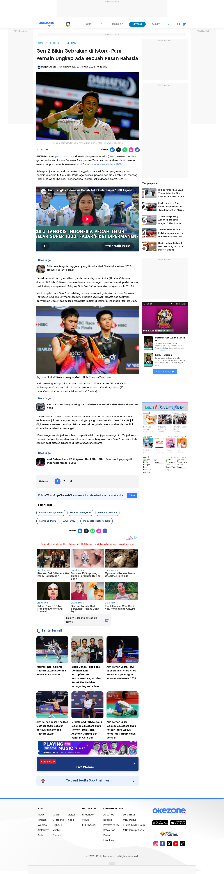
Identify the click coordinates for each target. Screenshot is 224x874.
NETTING (71, 43)
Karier (106, 835)
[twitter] (169, 843)
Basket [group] (156, 24)
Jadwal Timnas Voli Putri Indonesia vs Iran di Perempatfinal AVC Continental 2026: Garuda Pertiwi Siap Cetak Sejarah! (171, 233)
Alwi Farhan (69, 521)
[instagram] (155, 843)
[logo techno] (46, 24)
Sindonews (88, 815)
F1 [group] (101, 24)
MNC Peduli (129, 820)
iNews (85, 820)
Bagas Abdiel (49, 67)
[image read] (40, 269)
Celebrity (43, 830)
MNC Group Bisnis (133, 830)
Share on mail (131, 150)
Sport (55, 815)
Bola (40, 835)
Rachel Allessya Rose (51, 513)
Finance (42, 820)
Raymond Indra (47, 521)
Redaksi (107, 820)
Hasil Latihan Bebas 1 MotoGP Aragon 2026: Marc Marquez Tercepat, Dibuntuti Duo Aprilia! (170, 247)
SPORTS (55, 43)
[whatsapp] (124, 150)
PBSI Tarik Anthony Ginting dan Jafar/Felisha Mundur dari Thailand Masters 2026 (93, 406)
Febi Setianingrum (80, 513)
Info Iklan (108, 840)
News (41, 815)
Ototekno (58, 820)
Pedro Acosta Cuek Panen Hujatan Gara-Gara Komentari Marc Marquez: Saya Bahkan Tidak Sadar (170, 207)
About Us (108, 815)
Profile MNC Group (134, 825)
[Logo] (68, 24)
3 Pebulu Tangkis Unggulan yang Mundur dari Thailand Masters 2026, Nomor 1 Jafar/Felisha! (89, 268)
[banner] (87, 753)
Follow (132, 495)
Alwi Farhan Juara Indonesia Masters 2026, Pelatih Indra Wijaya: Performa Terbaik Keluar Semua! (122, 730)
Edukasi (56, 835)
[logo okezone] (169, 811)
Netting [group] (137, 24)
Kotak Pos (109, 830)
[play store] (160, 823)
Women (42, 825)
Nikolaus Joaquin (107, 513)
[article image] (149, 193)
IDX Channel (89, 825)
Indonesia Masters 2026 (96, 521)
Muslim (56, 830)
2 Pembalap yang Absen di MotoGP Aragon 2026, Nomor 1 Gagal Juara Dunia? (170, 220)
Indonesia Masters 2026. (107, 164)
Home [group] (88, 24)
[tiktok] (182, 843)
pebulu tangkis (63, 156)
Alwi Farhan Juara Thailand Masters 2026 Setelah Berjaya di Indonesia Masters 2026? (52, 728)
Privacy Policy (111, 825)
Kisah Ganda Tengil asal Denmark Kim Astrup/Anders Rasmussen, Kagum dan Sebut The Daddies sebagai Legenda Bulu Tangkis (86, 677)
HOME (39, 43)
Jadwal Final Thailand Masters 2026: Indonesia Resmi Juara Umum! (51, 671)
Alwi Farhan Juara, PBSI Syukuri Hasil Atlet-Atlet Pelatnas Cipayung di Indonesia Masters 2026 (89, 461)
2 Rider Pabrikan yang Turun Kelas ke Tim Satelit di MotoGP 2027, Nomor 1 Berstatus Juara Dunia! (172, 194)
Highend (57, 825)
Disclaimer (129, 815)
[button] (168, 24)
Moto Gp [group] (117, 24)
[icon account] (38, 66)
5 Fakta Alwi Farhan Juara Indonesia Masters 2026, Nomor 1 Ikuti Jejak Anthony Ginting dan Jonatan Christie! (86, 730)
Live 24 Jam (85, 767)
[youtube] (175, 843)
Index (71, 820)
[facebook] (162, 843)
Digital (71, 815)
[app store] (178, 823)
